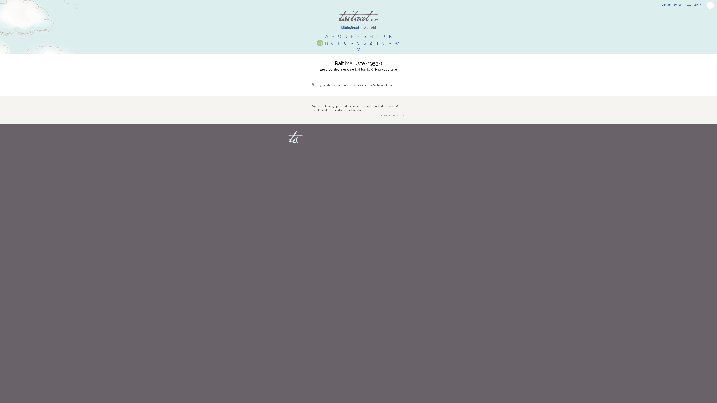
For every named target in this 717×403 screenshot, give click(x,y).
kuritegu (356, 91)
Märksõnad (350, 28)
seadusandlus (356, 119)
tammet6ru (322, 91)
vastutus (347, 91)
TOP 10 (696, 5)
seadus (345, 119)
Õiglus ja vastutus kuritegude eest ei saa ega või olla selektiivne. (353, 85)
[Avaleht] (358, 16)
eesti (338, 119)
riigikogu (368, 119)
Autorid (370, 28)
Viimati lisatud (671, 5)
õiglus (339, 91)
